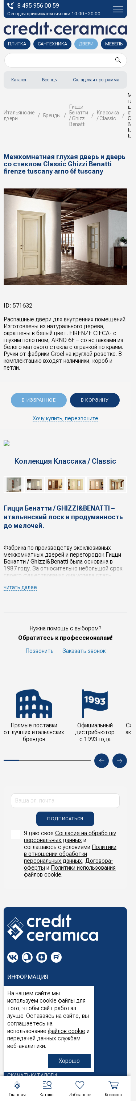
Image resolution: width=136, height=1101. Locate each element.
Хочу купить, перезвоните (65, 418)
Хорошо (69, 1060)
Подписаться (65, 818)
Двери (86, 43)
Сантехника (52, 43)
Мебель (114, 43)
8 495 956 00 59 (38, 5)
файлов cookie (66, 1031)
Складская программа (96, 79)
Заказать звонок (84, 650)
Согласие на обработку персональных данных (70, 837)
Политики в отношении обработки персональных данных (70, 854)
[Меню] (118, 9)
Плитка (17, 43)
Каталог (19, 79)
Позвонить (39, 650)
